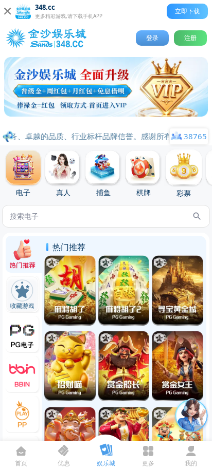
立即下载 (187, 11)
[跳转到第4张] (94, 122)
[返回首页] (48, 38)
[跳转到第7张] (119, 122)
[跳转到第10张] (144, 122)
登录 (152, 37)
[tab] (23, 173)
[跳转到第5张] (103, 122)
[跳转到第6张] (111, 122)
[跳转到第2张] (76, 122)
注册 (190, 37)
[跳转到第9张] (136, 122)
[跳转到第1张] (68, 122)
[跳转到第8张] (128, 122)
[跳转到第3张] (84, 122)
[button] (106, 87)
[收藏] (51, 262)
